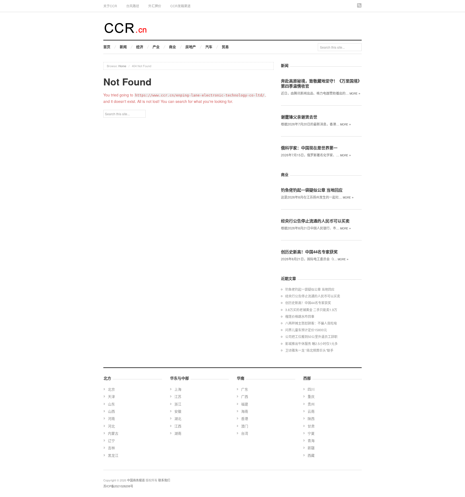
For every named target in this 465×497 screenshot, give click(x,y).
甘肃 (311, 425)
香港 (244, 418)
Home (122, 66)
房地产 (190, 46)
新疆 (311, 447)
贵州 (311, 403)
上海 (177, 389)
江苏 (177, 396)
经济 (139, 46)
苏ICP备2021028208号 (118, 486)
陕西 (311, 418)
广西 (244, 396)
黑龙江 (113, 455)
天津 (111, 396)
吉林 (111, 447)
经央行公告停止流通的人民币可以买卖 (315, 221)
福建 (244, 403)
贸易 (225, 46)
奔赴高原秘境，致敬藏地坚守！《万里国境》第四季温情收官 (321, 83)
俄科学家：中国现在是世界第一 (309, 148)
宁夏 (311, 433)
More (355, 93)
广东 (244, 389)
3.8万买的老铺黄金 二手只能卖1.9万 (311, 309)
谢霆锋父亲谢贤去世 (299, 117)
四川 (311, 389)
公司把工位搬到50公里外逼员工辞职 (311, 336)
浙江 (177, 403)
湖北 (177, 418)
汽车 (208, 46)
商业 (172, 46)
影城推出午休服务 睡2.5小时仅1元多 (311, 343)
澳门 (244, 425)
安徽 (177, 411)
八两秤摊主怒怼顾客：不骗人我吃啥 (311, 323)
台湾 (244, 433)
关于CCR (110, 5)
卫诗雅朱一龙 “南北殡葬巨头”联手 (309, 350)
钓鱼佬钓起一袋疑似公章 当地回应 (312, 190)
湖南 (177, 433)
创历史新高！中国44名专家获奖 (309, 252)
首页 (106, 46)
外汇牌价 (154, 5)
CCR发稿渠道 (180, 5)
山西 (111, 411)
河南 (111, 418)
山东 (111, 403)
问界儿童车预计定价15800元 (306, 329)
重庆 (311, 396)
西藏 (311, 455)
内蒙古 (113, 433)
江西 (177, 425)
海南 (244, 411)
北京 (111, 389)
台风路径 (132, 5)
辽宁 (111, 440)
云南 (311, 411)
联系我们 (164, 480)
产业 (156, 46)
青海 (311, 440)
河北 (111, 425)
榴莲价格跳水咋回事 (299, 316)
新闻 (123, 46)
